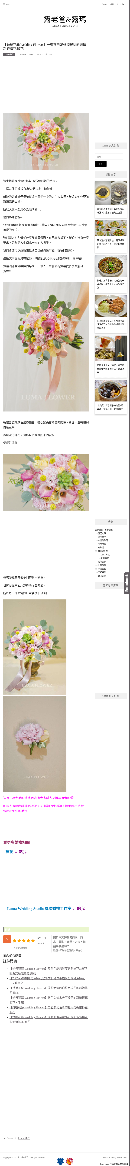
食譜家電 (102, 569)
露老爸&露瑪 (65, 20)
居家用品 (102, 572)
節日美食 (102, 576)
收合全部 (108, 530)
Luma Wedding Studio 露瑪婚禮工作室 (39, 909)
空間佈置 (105, 558)
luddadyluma (26, 54)
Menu (9, 4)
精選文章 (102, 533)
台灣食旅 (102, 565)
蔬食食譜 (102, 544)
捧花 (9, 852)
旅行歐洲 (102, 562)
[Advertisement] (46, 83)
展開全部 (99, 530)
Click (127, 583)
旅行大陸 (102, 537)
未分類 (101, 547)
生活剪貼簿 (103, 540)
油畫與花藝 (103, 551)
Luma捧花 (9, 54)
